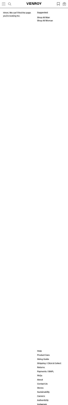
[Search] (9, 4)
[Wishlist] (58, 4)
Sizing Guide (43, 359)
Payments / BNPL (45, 371)
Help (39, 351)
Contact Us (42, 383)
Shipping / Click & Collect (49, 363)
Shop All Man (43, 17)
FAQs (39, 375)
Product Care (43, 355)
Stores (40, 388)
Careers (41, 396)
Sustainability (43, 392)
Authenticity (42, 400)
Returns (41, 367)
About (40, 379)
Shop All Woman (45, 20)
